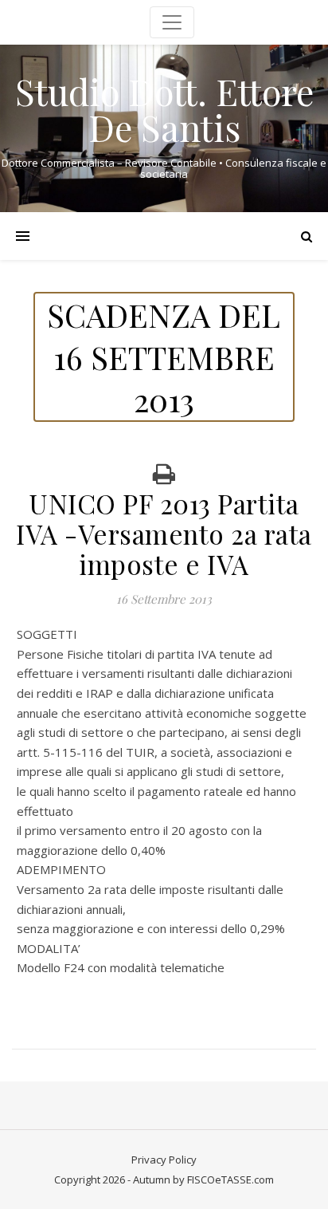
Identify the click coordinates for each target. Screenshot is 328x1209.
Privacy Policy (164, 1159)
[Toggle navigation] (172, 22)
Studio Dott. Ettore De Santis (164, 109)
